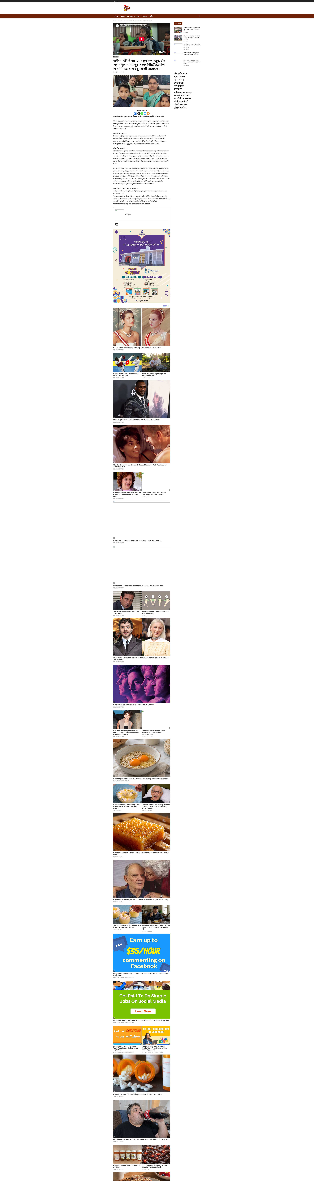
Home (116, 16)
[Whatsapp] (141, 113)
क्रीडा (151, 16)
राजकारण (145, 16)
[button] (199, 16)
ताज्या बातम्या (131, 16)
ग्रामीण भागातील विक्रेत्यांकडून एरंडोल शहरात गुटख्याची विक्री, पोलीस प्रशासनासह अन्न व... (192, 62)
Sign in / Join (115, 1)
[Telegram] (145, 113)
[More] (148, 113)
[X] (138, 113)
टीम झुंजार (116, 72)
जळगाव (123, 16)
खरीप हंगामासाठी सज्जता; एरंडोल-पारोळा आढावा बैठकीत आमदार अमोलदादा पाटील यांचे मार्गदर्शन (192, 45)
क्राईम (138, 16)
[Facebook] (135, 113)
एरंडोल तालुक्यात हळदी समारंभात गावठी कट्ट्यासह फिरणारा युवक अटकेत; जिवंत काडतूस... (192, 37)
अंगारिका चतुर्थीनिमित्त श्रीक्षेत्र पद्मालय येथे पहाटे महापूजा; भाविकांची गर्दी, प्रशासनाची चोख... (192, 29)
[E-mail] (116, 225)
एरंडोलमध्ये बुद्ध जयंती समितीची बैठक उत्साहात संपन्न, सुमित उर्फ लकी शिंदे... (191, 53)
